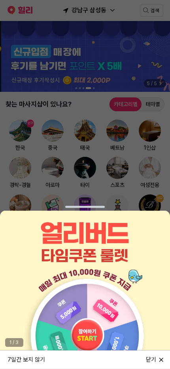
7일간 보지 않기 (26, 359)
